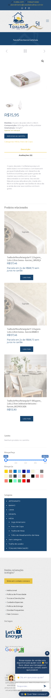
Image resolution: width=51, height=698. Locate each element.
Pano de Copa (26, 142)
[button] (42, 61)
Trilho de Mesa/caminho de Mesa (25, 535)
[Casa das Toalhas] (25, 21)
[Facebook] (25, 8)
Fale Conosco (12, 614)
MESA (17, 142)
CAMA (11, 510)
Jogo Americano (18, 522)
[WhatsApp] (22, 8)
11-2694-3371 (19, 2)
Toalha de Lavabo (16, 544)
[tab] (25, 149)
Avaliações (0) (25, 155)
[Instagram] (29, 8)
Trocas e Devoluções (16, 598)
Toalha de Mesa (17, 531)
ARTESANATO (14, 501)
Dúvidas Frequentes (15, 610)
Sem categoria (15, 539)
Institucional (12, 590)
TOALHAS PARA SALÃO (18, 548)
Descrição (25, 149)
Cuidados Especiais (15, 602)
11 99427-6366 (33, 2)
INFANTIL (12, 514)
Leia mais (27, 277)
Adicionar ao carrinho (16, 136)
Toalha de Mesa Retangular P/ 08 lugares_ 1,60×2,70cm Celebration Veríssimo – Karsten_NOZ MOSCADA (24, 403)
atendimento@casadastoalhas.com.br (26, 5)
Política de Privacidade (16, 594)
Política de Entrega (15, 606)
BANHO (12, 505)
